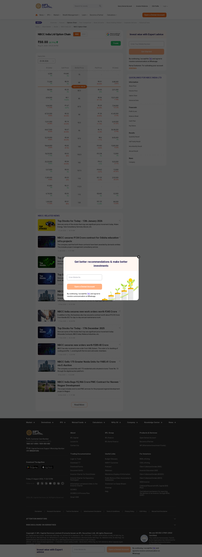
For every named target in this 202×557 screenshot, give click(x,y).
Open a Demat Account (84, 287)
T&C (88, 294)
